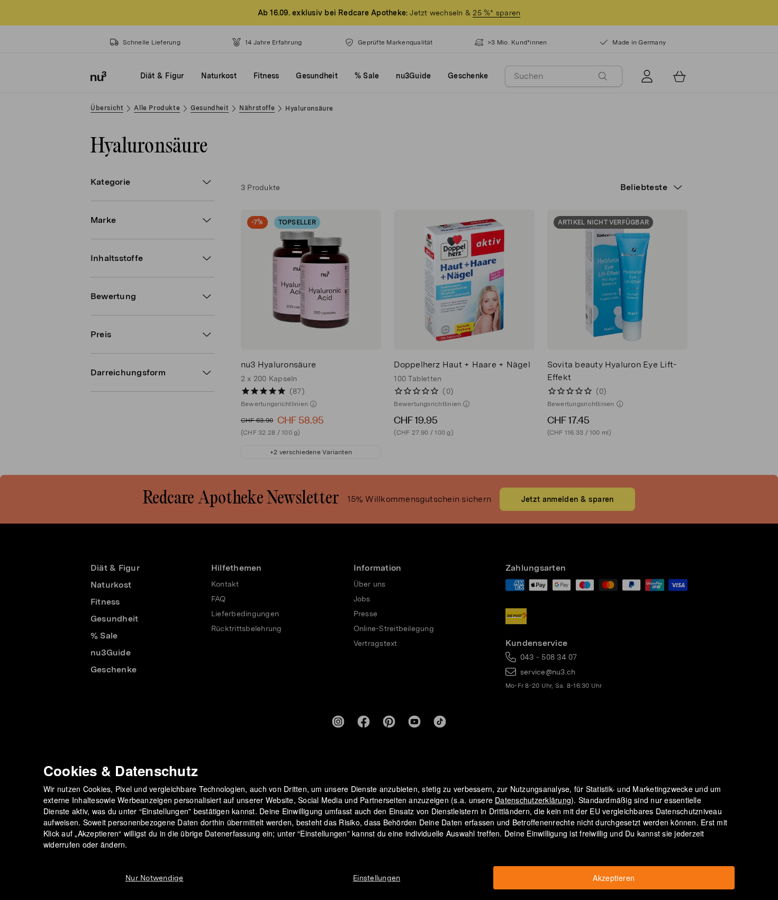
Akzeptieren (614, 877)
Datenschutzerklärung (533, 800)
